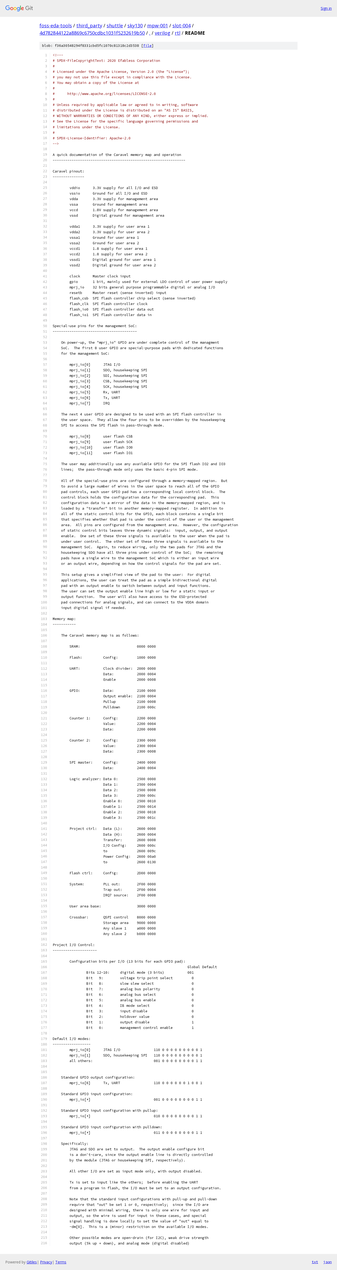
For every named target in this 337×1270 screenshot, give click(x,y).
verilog (162, 33)
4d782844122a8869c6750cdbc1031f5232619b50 (92, 33)
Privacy (46, 1261)
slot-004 (181, 25)
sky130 (135, 25)
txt (315, 1261)
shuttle (115, 25)
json (327, 1261)
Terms (60, 1261)
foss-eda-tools (55, 25)
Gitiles (32, 1261)
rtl (177, 33)
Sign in (326, 8)
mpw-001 (157, 25)
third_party (89, 25)
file (147, 45)
